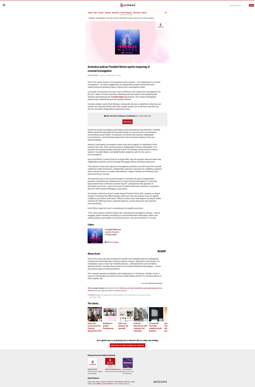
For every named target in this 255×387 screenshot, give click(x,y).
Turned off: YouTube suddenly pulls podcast (155, 327)
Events (101, 13)
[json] (164, 382)
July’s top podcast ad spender (123, 325)
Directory (115, 13)
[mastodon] (155, 382)
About (144, 13)
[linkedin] (159, 382)
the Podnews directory (153, 283)
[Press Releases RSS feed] (165, 12)
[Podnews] (122, 5)
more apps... (114, 242)
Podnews (92, 18)
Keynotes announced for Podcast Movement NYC (95, 327)
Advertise (137, 13)
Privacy (90, 384)
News (90, 13)
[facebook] (157, 382)
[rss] (166, 382)
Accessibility (97, 384)
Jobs (95, 13)
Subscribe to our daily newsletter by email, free (127, 345)
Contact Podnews (107, 384)
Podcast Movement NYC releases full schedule (141, 327)
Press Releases (126, 13)
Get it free (127, 122)
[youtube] (161, 382)
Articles (108, 13)
